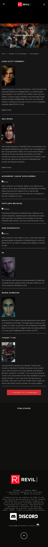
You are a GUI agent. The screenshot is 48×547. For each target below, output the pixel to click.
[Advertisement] (24, 438)
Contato (17, 490)
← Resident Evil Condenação (24, 392)
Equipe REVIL (31, 490)
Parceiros (15, 494)
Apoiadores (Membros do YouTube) (25, 492)
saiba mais (6, 110)
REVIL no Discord (32, 494)
